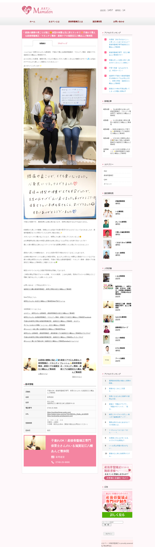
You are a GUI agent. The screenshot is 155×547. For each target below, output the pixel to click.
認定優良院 (97, 21)
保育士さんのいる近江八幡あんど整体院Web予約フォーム (44, 301)
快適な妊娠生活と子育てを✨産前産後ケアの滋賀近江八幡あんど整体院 (120, 131)
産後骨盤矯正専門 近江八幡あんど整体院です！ (119, 53)
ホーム (32, 21)
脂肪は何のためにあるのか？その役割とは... (119, 423)
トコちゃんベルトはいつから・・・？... (118, 431)
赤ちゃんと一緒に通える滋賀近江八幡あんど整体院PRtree (44, 329)
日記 (105, 171)
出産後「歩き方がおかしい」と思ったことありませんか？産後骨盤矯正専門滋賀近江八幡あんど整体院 (119, 43)
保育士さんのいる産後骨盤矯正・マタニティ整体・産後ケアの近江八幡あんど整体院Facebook (57, 317)
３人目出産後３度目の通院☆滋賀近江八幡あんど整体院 (120, 122)
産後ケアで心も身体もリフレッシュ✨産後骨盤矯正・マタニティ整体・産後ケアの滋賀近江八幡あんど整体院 (71, 366)
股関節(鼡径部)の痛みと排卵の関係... (120, 382)
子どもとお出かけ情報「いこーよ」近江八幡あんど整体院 (44, 325)
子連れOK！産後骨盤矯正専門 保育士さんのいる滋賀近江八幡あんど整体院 (72, 446)
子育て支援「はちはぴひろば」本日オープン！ (118, 69)
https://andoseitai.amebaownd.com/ (60, 416)
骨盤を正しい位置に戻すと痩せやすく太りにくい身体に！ (119, 61)
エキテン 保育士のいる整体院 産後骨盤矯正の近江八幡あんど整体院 (49, 313)
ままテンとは (54, 21)
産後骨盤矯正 (108, 175)
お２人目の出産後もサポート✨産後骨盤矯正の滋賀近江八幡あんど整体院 (120, 151)
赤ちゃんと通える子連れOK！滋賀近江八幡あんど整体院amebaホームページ (51, 341)
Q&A (105, 179)
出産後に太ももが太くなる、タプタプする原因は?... (119, 439)
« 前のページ (43, 374)
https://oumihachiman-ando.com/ (59, 412)
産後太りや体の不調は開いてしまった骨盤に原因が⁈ (119, 90)
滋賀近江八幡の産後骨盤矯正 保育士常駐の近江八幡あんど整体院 (47, 289)
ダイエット (108, 184)
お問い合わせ (118, 21)
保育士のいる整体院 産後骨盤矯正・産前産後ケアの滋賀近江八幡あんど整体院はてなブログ (57, 333)
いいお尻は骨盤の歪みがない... (118, 447)
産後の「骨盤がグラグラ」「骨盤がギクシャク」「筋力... (118, 406)
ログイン (109, 534)
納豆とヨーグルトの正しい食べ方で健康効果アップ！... (119, 415)
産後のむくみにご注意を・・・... (117, 390)
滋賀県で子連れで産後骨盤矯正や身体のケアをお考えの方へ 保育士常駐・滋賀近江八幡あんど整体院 (119, 79)
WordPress (107, 546)
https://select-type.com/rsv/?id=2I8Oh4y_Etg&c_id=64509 (67, 414)
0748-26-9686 (63, 462)
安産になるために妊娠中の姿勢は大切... (119, 397)
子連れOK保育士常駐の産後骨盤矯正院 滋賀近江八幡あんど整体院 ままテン (52, 321)
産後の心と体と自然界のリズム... (119, 455)
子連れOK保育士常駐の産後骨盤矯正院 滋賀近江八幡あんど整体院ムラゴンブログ (53, 337)
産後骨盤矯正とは (75, 21)
